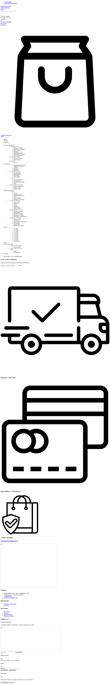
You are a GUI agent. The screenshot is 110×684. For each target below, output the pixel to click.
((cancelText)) (4, 670)
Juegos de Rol (17, 207)
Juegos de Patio (17, 159)
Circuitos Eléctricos (18, 179)
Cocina (15, 204)
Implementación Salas (19, 166)
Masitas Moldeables (18, 153)
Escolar (15, 192)
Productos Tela (17, 187)
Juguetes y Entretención (19, 199)
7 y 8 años (16, 237)
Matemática (16, 169)
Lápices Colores (17, 219)
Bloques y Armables (18, 147)
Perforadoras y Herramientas (20, 216)
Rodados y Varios (17, 188)
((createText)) (12, 670)
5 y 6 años (16, 234)
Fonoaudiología (17, 173)
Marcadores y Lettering (19, 225)
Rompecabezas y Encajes (19, 154)
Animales (16, 203)
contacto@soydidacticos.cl (9, 541)
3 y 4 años (16, 232)
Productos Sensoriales (18, 186)
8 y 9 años (16, 238)
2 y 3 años (16, 230)
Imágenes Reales (17, 174)
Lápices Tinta (17, 224)
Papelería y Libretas (18, 213)
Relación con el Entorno (19, 182)
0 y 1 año (16, 228)
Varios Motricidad (18, 155)
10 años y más (17, 241)
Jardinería (16, 206)
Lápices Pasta (17, 223)
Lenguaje (16, 167)
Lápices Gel (16, 220)
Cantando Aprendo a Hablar (20, 165)
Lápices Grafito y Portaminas (20, 221)
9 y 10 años (16, 239)
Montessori (16, 170)
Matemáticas (16, 175)
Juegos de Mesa (17, 198)
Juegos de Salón (17, 208)
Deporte (15, 162)
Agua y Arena (17, 202)
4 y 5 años (16, 233)
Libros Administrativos (17, 251)
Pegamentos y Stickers (19, 215)
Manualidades (17, 212)
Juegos (15, 196)
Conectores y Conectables (19, 149)
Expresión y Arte (17, 194)
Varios (15, 183)
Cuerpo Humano (17, 180)
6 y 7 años (16, 236)
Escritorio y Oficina (18, 211)
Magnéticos (16, 151)
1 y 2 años (16, 229)
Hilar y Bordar (17, 150)
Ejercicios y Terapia (18, 158)
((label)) (3, 668)
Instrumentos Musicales (19, 195)
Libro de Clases (17, 246)
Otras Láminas (17, 176)
